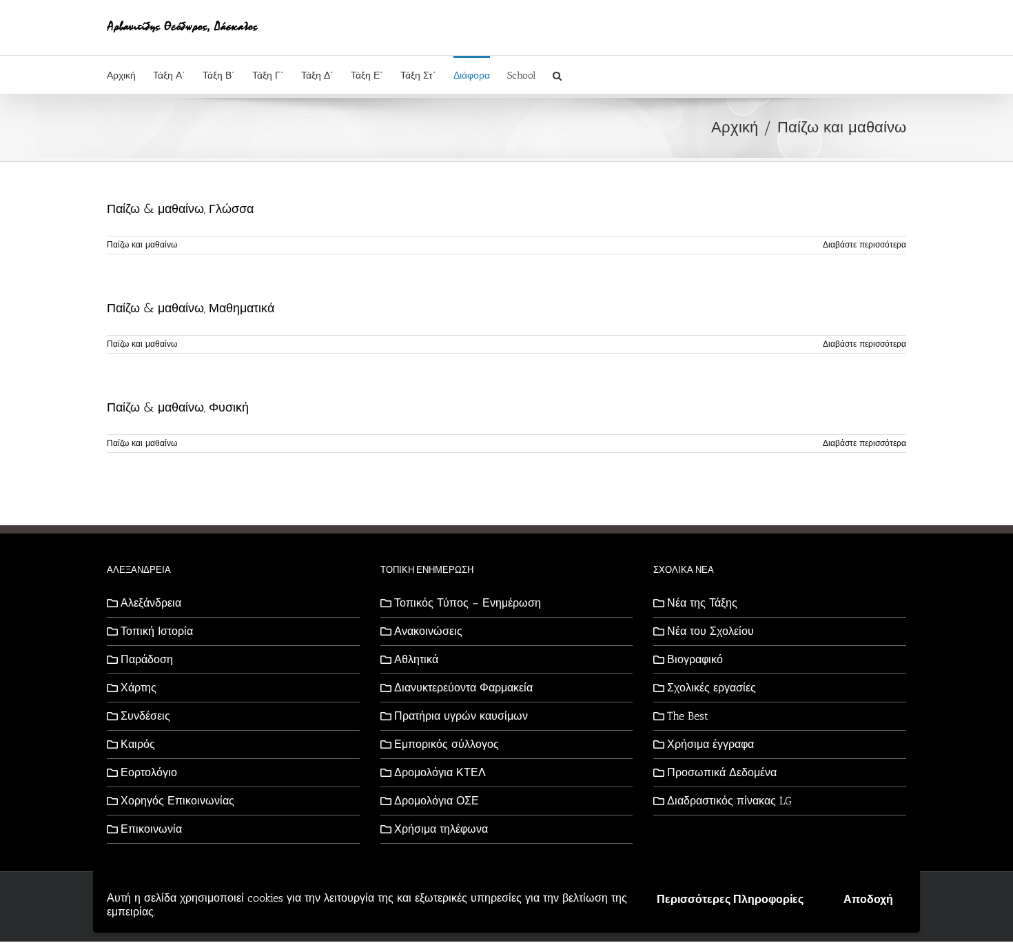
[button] (557, 75)
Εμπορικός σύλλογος (446, 744)
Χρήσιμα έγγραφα (710, 744)
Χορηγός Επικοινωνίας (177, 800)
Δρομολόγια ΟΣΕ (436, 800)
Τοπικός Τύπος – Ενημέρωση (467, 602)
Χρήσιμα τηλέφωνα (441, 828)
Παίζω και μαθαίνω (142, 245)
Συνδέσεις (145, 715)
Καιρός (138, 744)
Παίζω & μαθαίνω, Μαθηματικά (190, 308)
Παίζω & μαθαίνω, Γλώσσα (180, 208)
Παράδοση (147, 659)
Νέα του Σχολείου (710, 631)
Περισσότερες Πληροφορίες (730, 899)
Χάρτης (138, 687)
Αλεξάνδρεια (151, 602)
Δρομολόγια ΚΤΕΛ (440, 772)
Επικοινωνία (151, 828)
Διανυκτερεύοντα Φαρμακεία (463, 687)
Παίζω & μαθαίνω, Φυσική (178, 407)
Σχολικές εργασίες (711, 687)
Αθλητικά (416, 659)
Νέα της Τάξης (702, 602)
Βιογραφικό (695, 659)
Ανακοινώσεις (428, 631)
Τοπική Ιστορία (157, 631)
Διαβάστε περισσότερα (864, 245)
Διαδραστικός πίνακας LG (729, 800)
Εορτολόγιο (149, 772)
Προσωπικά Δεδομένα (722, 772)
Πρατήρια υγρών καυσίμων (461, 715)
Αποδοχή (868, 899)
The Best (687, 715)
